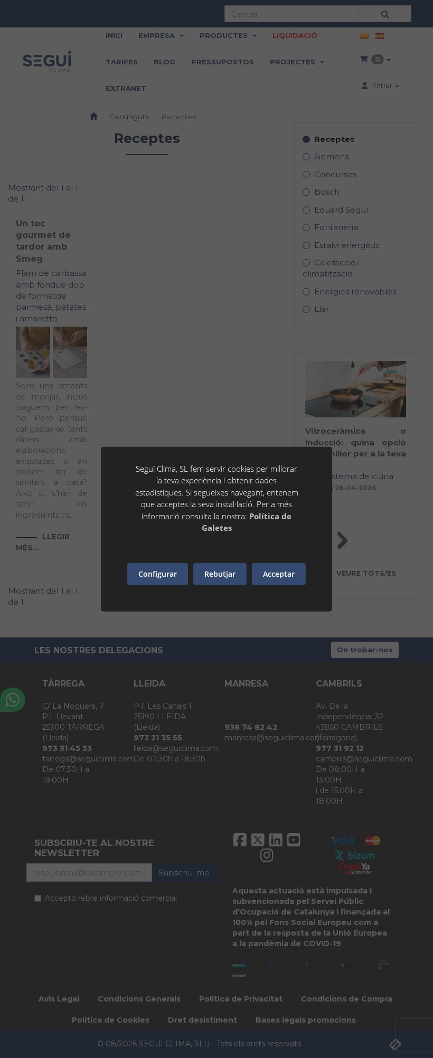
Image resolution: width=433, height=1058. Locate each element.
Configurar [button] (157, 574)
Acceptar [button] (279, 574)
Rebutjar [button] (220, 574)
